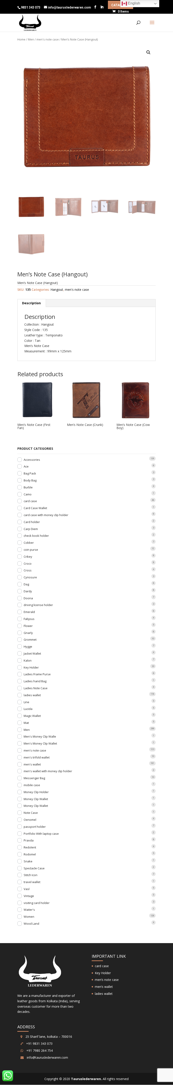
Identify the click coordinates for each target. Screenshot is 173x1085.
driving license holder (38, 605)
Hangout (56, 289)
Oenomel (30, 820)
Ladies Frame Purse (37, 674)
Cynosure (30, 577)
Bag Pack (30, 473)
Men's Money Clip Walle (40, 736)
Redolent (30, 847)
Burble (28, 487)
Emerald (29, 612)
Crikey (28, 557)
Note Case (31, 813)
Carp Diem (31, 529)
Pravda (29, 840)
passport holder (35, 827)
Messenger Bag (34, 778)
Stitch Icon (30, 875)
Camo (28, 494)
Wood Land (31, 924)
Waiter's (29, 910)
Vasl (27, 889)
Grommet (30, 640)
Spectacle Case (34, 868)
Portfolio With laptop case (41, 834)
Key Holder (31, 667)
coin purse (31, 550)
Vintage (29, 896)
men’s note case (107, 980)
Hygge (28, 646)
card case (30, 501)
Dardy (28, 591)
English (133, 3)
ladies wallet (32, 695)
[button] (148, 52)
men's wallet (32, 764)
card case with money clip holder (46, 515)
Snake (28, 861)
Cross (28, 570)
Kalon (28, 660)
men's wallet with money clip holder (48, 771)
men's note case (47, 39)
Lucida (28, 709)
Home (21, 39)
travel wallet (32, 882)
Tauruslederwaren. (86, 1079)
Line (26, 702)
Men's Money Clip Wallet (40, 743)
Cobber (29, 543)
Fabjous (29, 619)
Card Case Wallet (35, 508)
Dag (26, 584)
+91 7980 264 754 (39, 1050)
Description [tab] (31, 303)
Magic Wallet (32, 716)
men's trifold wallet (37, 757)
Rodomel (30, 854)
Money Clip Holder (36, 792)
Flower (28, 626)
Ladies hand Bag (35, 681)
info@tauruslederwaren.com (47, 1057)
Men (31, 39)
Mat (26, 723)
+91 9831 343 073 (38, 1043)
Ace (26, 466)
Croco (28, 564)
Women (29, 917)
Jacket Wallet (32, 653)
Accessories (32, 460)
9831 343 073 (31, 7)
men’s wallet (104, 986)
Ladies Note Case (36, 688)
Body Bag (30, 480)
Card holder (32, 522)
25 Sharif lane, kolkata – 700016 (48, 1036)
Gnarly (28, 633)
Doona (28, 598)
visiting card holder (37, 903)
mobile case (32, 785)
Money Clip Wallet (36, 799)
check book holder (36, 536)
